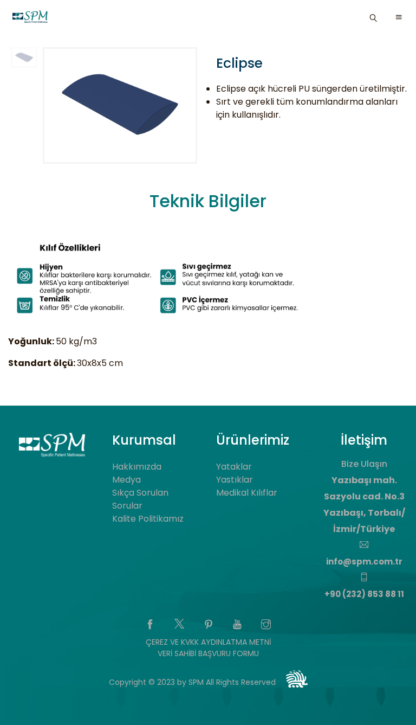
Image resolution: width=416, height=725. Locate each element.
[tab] (208, 203)
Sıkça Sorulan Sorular (140, 499)
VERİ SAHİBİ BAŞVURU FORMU (208, 653)
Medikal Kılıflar (246, 492)
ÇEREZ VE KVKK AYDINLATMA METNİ (208, 642)
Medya (126, 479)
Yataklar (234, 466)
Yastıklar (234, 479)
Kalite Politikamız (148, 518)
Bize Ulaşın (364, 464)
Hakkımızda (136, 466)
